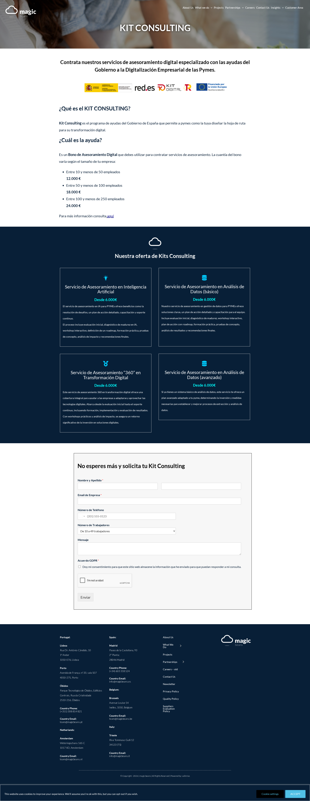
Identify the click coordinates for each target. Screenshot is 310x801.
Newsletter (169, 684)
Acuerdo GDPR (88, 560)
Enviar (86, 597)
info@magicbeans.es (120, 681)
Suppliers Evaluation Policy (169, 709)
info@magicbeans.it (119, 755)
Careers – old (170, 669)
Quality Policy (171, 698)
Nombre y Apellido (90, 480)
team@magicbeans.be (120, 718)
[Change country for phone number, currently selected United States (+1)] (82, 516)
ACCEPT (295, 793)
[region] (155, 793)
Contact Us (169, 676)
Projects (167, 654)
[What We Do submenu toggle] (180, 646)
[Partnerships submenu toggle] (183, 662)
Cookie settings (270, 793)
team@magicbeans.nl (71, 759)
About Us (168, 637)
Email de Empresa (90, 495)
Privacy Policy (171, 691)
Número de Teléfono (91, 510)
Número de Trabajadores (93, 525)
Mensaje (83, 539)
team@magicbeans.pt (71, 721)
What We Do (168, 646)
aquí (110, 216)
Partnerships (170, 661)
